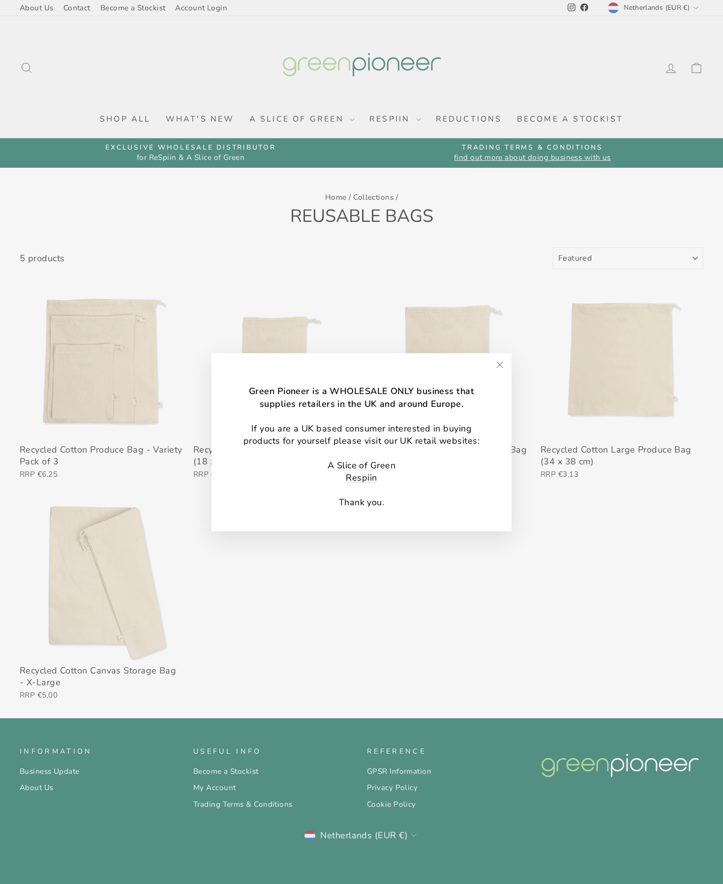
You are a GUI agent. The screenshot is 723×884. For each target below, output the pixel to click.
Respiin (361, 478)
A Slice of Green (361, 465)
